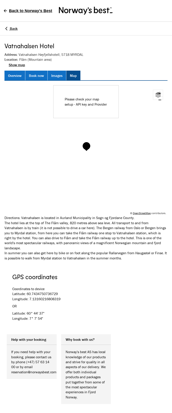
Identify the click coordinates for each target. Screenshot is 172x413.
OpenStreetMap (142, 213)
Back (13, 28)
